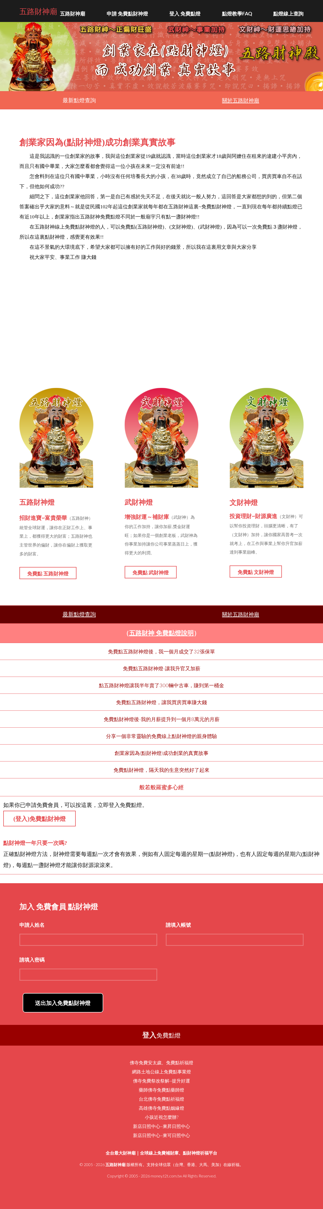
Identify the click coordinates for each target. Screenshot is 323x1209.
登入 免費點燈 (185, 13)
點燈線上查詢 (288, 13)
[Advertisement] (161, 317)
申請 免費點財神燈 (127, 13)
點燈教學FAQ (237, 13)
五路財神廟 (38, 11)
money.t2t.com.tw (166, 1175)
